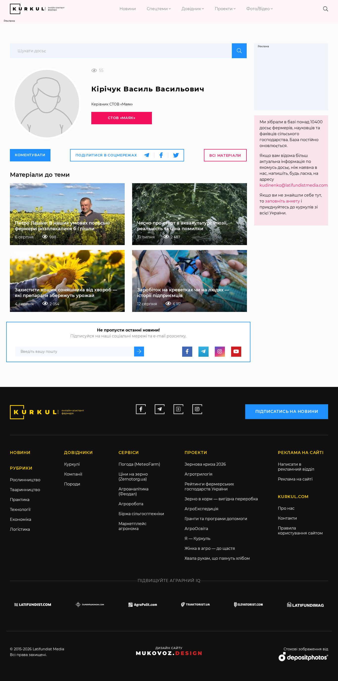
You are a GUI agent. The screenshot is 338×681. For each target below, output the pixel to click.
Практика (19, 499)
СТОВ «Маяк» (121, 118)
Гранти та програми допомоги (216, 518)
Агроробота (131, 504)
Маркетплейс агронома (132, 526)
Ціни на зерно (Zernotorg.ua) (133, 476)
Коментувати (30, 155)
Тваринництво (25, 489)
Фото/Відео (258, 8)
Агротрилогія (199, 474)
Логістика (20, 529)
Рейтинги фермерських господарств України (209, 486)
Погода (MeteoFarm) (139, 464)
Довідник (192, 8)
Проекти (224, 8)
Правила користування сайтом (300, 530)
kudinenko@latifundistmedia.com (294, 185)
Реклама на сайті (295, 479)
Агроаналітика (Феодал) (133, 491)
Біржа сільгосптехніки (141, 513)
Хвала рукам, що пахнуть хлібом (217, 558)
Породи (72, 484)
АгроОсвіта (196, 528)
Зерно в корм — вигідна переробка (221, 499)
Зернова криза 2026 (205, 464)
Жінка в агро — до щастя (210, 548)
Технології (20, 509)
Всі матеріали (225, 155)
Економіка (20, 519)
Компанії (73, 474)
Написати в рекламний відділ (296, 467)
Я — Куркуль (197, 538)
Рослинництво (25, 480)
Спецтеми (158, 8)
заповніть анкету (282, 201)
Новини (128, 8)
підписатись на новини (286, 411)
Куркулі (72, 464)
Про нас (286, 508)
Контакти (287, 518)
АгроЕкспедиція (201, 508)
